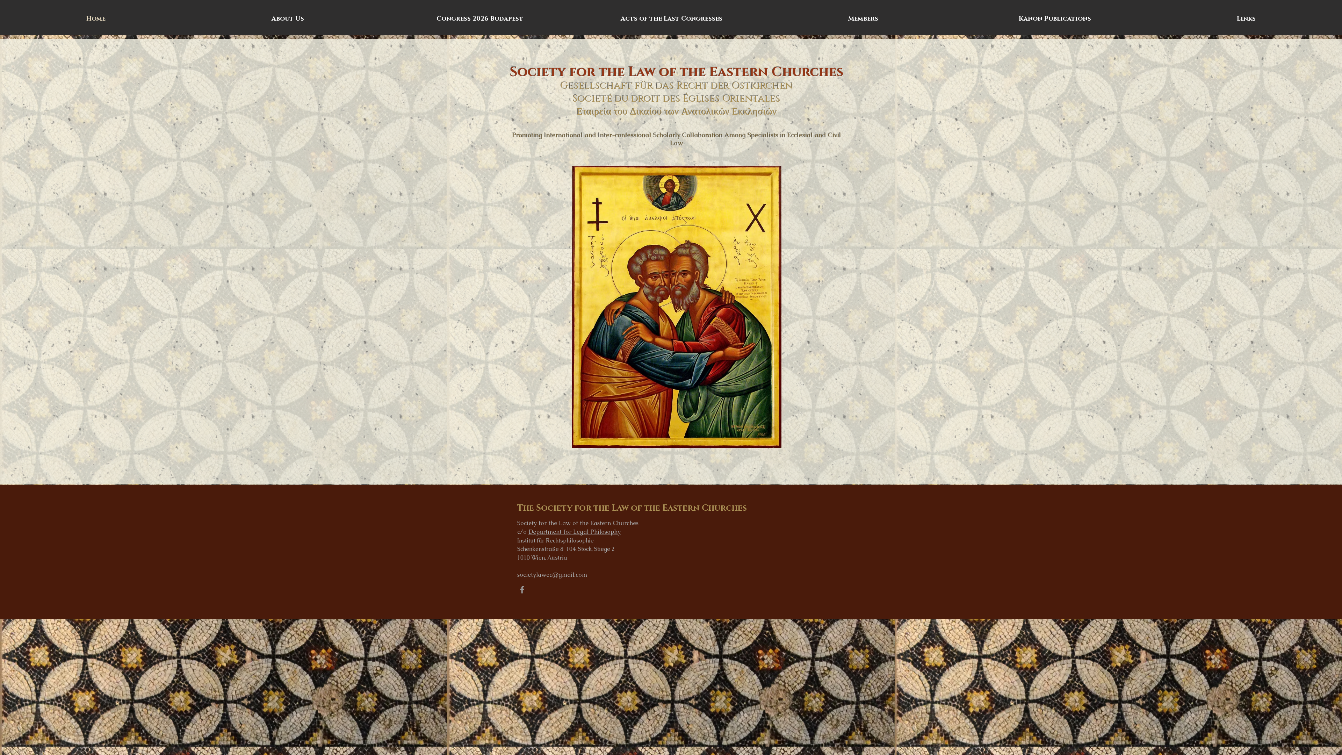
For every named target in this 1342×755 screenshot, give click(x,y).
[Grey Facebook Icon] (522, 590)
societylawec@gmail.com (552, 574)
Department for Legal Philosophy (574, 531)
